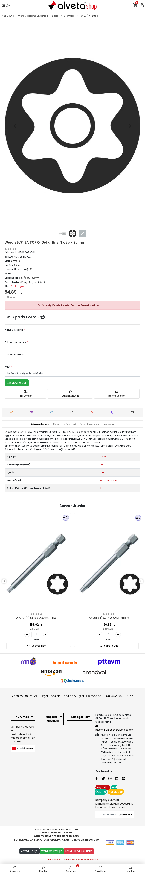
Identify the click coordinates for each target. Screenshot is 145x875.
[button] (15, 125)
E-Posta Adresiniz (15, 354)
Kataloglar (116, 792)
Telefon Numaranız (16, 342)
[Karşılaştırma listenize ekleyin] (72, 412)
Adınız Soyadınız (15, 330)
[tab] (39, 424)
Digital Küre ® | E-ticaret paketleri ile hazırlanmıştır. (72, 859)
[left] (4, 581)
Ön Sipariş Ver (16, 383)
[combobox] (15, 748)
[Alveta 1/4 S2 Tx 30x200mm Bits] (36, 563)
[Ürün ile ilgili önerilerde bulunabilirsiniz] (133, 412)
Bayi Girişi (102, 787)
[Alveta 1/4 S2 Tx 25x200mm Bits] (108, 563)
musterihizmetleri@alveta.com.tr (114, 729)
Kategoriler (79, 717)
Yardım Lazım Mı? (25, 696)
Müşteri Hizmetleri (104, 696)
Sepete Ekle (38, 646)
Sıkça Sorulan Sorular (56, 696)
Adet (8, 366)
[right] (141, 581)
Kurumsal (23, 717)
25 (101, 464)
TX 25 (103, 456)
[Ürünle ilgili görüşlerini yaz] (52, 412)
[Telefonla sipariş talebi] (113, 412)
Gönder (28, 748)
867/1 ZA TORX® (108, 480)
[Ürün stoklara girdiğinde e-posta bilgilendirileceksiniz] (93, 412)
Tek (102, 472)
